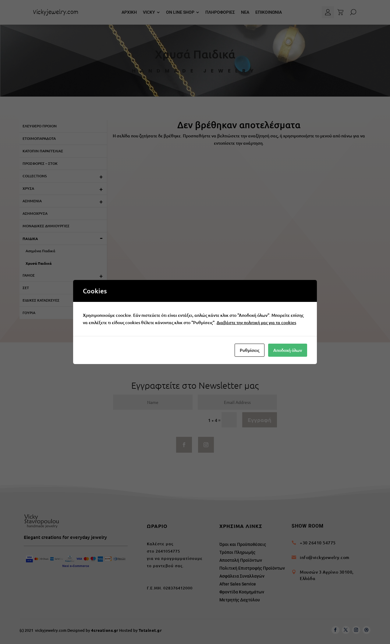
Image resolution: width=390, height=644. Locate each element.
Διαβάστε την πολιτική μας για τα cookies (256, 322)
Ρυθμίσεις (249, 350)
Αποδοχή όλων (287, 350)
